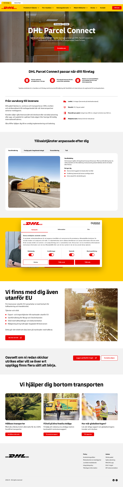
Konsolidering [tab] (54, 150)
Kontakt (102, 8)
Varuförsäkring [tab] (13, 150)
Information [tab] (61, 229)
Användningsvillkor (89, 457)
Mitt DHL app (110, 463)
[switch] (51, 254)
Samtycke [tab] (34, 229)
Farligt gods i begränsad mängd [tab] (34, 150)
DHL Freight (109, 465)
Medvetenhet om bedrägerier (92, 460)
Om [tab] (88, 229)
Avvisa (36, 262)
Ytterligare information (90, 468)
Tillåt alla (87, 262)
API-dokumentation (112, 468)
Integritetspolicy (88, 465)
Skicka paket (109, 457)
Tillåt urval (61, 262)
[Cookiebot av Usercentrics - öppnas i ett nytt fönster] (92, 223)
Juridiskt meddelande (90, 463)
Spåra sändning (110, 460)
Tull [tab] (66, 150)
